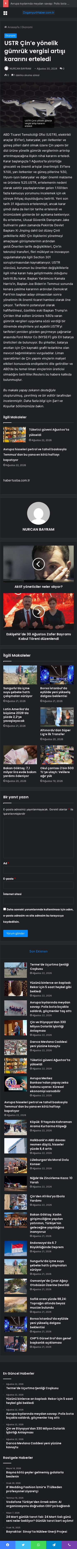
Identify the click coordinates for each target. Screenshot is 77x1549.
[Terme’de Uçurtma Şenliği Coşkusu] (15, 970)
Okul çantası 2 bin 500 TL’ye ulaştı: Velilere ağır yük (57, 772)
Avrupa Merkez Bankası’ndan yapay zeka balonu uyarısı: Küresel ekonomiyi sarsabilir (49, 1084)
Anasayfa (13, 27)
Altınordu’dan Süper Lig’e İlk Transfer (55, 732)
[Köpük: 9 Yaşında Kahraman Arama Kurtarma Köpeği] (15, 1127)
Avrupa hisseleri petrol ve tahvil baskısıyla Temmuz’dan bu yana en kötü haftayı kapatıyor (35, 454)
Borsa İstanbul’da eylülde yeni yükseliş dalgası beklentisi (55, 692)
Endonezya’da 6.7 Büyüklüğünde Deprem (47, 1245)
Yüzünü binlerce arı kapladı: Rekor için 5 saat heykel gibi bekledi (50, 987)
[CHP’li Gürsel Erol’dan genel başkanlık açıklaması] (15, 1344)
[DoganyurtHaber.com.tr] (38, 12)
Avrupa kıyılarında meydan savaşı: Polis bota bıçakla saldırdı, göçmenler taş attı (50, 1006)
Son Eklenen (38, 951)
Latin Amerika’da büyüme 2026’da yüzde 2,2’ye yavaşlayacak (16, 715)
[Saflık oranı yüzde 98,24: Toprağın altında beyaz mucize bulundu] (15, 1304)
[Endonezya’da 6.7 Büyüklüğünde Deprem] (15, 1248)
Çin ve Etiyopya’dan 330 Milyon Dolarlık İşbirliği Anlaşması (48, 1026)
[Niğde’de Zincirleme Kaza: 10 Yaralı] (15, 1183)
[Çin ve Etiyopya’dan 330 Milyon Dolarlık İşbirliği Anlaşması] (15, 1027)
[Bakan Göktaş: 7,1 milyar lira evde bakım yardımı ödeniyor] (20, 754)
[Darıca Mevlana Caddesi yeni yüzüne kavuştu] (15, 1047)
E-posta (9, 878)
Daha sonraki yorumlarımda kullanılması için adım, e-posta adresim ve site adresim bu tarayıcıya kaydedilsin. (38, 915)
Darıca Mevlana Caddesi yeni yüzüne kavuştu (48, 1044)
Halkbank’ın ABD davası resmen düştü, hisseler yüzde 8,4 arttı (47, 1144)
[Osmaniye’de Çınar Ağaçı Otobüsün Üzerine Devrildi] (15, 1286)
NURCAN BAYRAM (20, 68)
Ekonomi (27, 27)
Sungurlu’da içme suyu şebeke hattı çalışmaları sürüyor (17, 692)
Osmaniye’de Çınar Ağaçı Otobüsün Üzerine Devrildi (49, 1283)
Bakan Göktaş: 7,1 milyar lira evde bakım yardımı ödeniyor (19, 772)
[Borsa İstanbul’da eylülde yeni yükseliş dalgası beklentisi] (57, 674)
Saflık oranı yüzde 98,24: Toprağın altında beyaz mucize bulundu (48, 1303)
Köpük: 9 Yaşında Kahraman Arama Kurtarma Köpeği (51, 1124)
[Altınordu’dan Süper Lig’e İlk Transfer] (57, 716)
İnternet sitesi (12, 894)
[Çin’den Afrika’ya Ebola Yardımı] (15, 1202)
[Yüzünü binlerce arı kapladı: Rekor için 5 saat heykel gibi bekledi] (15, 988)
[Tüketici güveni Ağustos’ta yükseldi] (14, 434)
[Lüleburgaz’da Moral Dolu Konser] (15, 1165)
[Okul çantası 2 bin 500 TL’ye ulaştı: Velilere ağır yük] (57, 754)
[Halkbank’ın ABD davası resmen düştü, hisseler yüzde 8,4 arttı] (15, 1145)
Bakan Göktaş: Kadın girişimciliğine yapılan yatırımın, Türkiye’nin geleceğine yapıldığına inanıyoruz (47, 1223)
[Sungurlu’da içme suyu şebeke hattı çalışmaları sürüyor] (20, 674)
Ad (6, 863)
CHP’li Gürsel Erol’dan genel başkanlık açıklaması (50, 1340)
